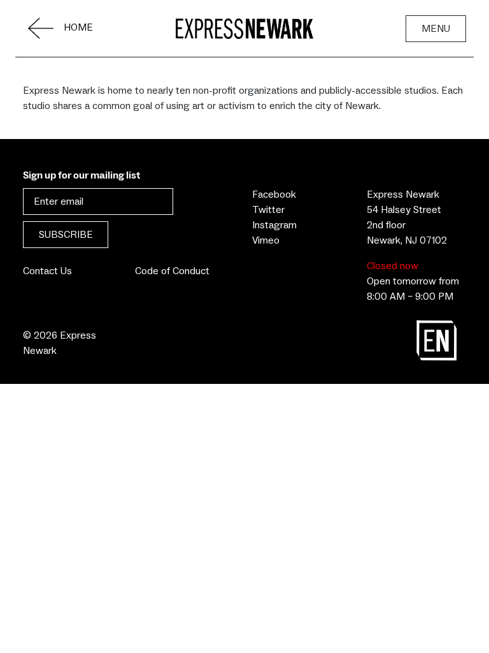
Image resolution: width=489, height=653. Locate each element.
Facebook (274, 194)
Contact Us (47, 271)
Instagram (274, 225)
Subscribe (66, 234)
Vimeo (266, 240)
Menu (436, 28)
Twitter (268, 209)
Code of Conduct (172, 271)
